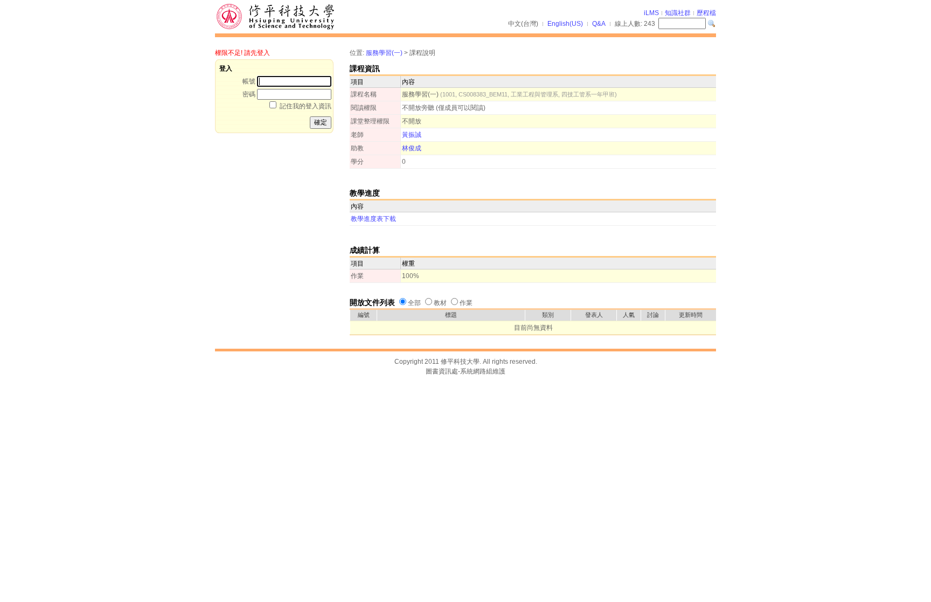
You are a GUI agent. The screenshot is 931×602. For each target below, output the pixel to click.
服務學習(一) (384, 53)
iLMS (651, 13)
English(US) (565, 23)
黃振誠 (411, 135)
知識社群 (678, 13)
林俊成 (411, 148)
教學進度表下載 (373, 219)
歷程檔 (706, 13)
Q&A (599, 23)
